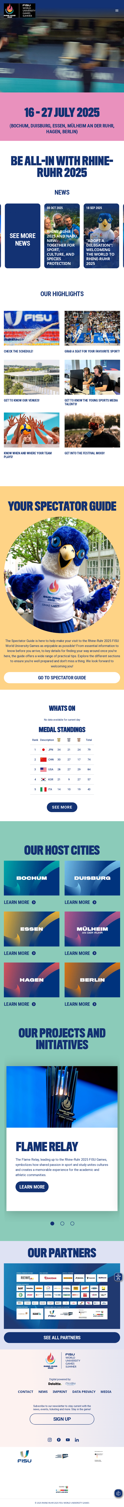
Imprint (60, 1391)
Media (106, 1391)
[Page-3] (72, 1223)
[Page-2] (62, 1223)
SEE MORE (62, 807)
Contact (25, 1391)
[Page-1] (52, 1223)
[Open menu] (117, 10)
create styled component (21, 226)
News (43, 1391)
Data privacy (83, 1391)
